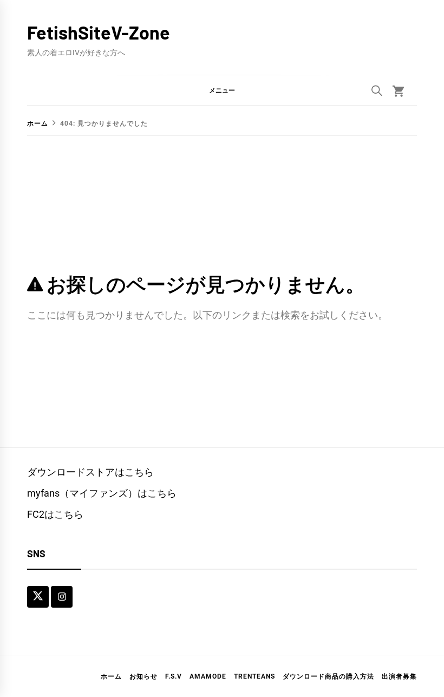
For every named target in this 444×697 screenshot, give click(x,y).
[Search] (376, 90)
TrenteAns (254, 676)
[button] (222, 89)
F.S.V (173, 676)
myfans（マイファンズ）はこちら (102, 493)
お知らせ (143, 676)
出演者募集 (399, 676)
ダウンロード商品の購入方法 (328, 676)
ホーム (111, 676)
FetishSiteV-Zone (98, 32)
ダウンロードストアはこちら (90, 472)
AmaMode (208, 676)
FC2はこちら (55, 514)
